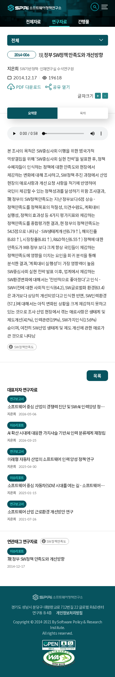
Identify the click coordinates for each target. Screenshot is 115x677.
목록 (97, 375)
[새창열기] (59, 645)
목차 (83, 113)
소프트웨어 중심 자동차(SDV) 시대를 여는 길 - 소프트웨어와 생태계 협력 (55, 485)
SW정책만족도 (24, 347)
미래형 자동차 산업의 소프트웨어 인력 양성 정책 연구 (50, 459)
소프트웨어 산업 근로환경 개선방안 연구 (40, 511)
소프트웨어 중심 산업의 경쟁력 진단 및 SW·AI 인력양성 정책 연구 (55, 406)
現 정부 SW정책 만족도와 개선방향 (35, 559)
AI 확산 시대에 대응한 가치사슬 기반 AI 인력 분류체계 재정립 (56, 433)
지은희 (13, 68)
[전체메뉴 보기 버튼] (104, 7)
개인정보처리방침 (69, 612)
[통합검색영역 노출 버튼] (95, 7)
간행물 (83, 21)
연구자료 (59, 21)
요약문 (32, 113)
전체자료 (33, 21)
